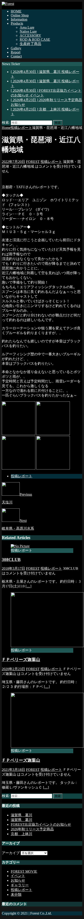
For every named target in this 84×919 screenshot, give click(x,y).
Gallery (16, 48)
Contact (16, 56)
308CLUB (11, 559)
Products (17, 23)
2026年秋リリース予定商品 (32, 829)
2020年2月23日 (13, 669)
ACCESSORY (30, 35)
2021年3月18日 (13, 770)
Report (15, 52)
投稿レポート (51, 162)
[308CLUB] (20, 546)
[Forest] (8, 4)
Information (19, 19)
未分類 (16, 894)
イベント (18, 876)
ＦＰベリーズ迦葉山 (21, 659)
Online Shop (20, 15)
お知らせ (18, 880)
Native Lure (28, 31)
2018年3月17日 (13, 568)
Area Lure (27, 27)
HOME (16, 11)
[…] (28, 586)
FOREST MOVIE (24, 871)
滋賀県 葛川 (21, 815)
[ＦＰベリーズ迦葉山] (47, 646)
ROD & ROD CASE (35, 39)
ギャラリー (20, 885)
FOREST (33, 162)
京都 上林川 (21, 834)
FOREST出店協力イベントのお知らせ (41, 824)
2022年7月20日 (13, 162)
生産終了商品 (30, 44)
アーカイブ (11, 853)
